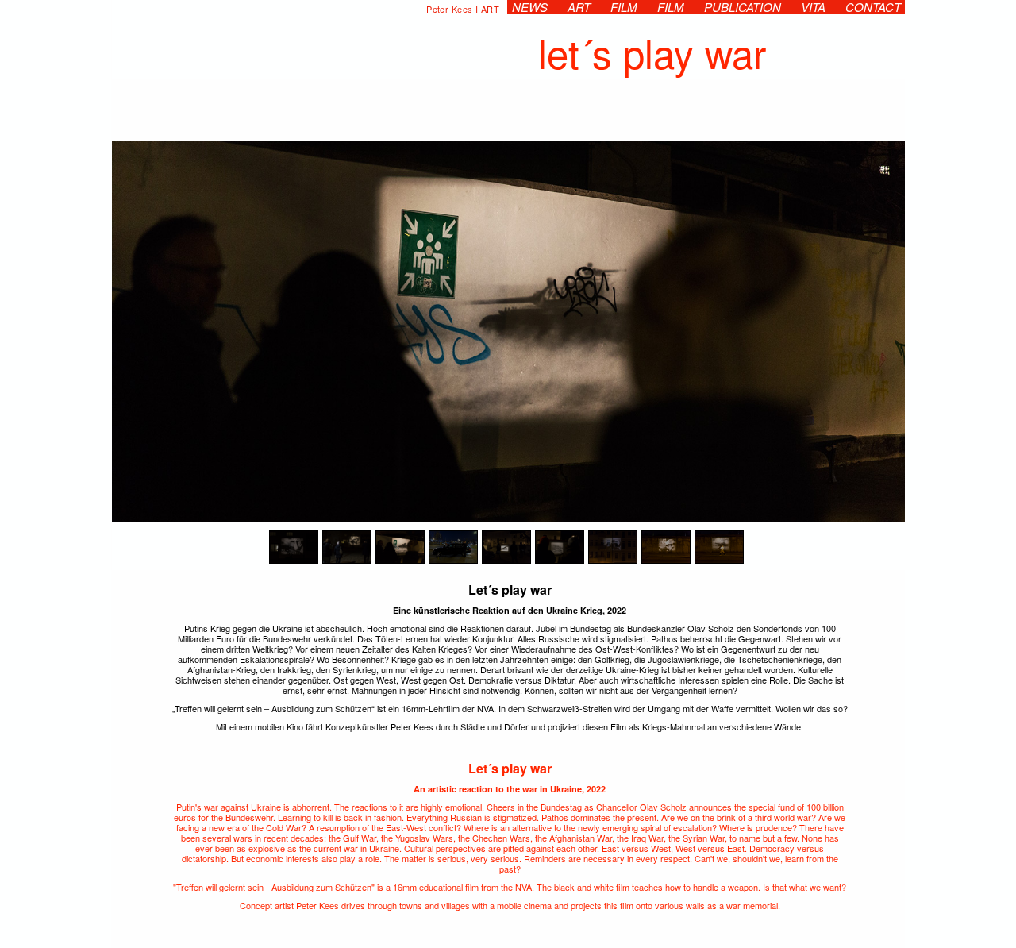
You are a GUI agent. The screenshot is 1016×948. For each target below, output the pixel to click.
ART (578, 7)
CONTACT (872, 7)
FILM (623, 7)
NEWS (529, 7)
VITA (812, 7)
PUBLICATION (741, 7)
